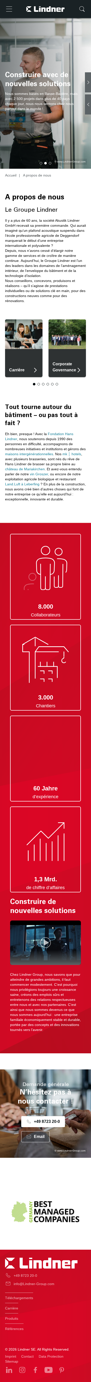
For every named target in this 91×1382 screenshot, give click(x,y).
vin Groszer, (39, 474)
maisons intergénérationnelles (29, 454)
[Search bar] (81, 9)
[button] (41, 163)
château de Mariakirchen (25, 469)
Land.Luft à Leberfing (22, 484)
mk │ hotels (71, 454)
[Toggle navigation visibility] (9, 9)
